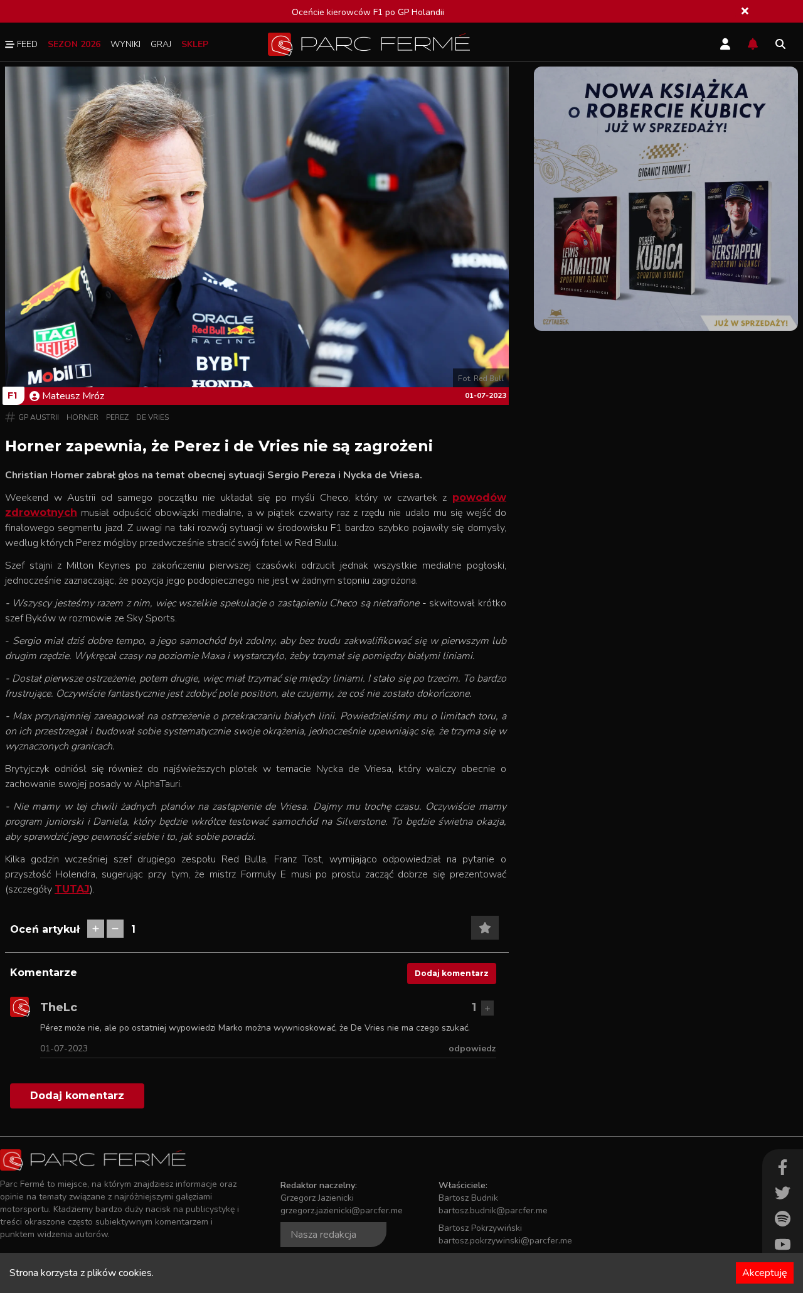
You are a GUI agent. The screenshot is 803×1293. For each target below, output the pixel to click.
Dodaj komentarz (452, 973)
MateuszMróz (73, 396)
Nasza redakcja (323, 1235)
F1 (12, 395)
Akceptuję (764, 1273)
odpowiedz (472, 1048)
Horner (82, 417)
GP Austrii (38, 417)
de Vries (152, 417)
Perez (117, 417)
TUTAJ (72, 889)
